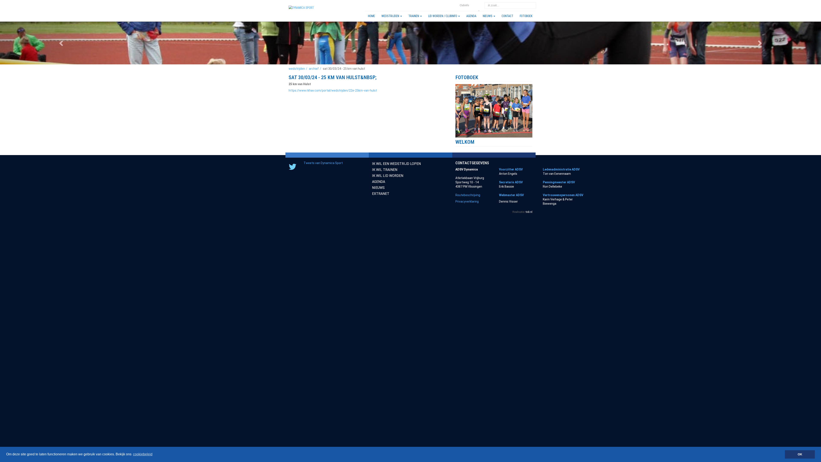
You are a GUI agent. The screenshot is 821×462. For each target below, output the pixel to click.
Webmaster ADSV (511, 195)
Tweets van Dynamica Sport (323, 163)
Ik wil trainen (384, 170)
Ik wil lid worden (387, 176)
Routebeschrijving (467, 195)
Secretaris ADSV (511, 182)
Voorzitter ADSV (511, 169)
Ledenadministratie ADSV (561, 169)
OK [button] (800, 454)
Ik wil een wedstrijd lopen (396, 164)
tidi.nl (529, 211)
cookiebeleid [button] (142, 454)
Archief (314, 68)
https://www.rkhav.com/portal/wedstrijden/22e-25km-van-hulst (333, 90)
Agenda (471, 16)
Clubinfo (464, 5)
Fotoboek (526, 16)
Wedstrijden (390, 16)
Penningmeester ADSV (559, 182)
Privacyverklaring (467, 201)
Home (371, 16)
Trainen (414, 16)
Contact (507, 16)
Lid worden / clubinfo (443, 16)
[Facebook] (479, 5)
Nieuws (488, 16)
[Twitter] (474, 5)
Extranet (380, 194)
